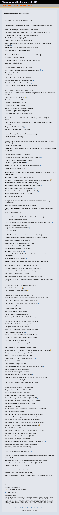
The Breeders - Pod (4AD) (13, 406)
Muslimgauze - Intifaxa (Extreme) (15, 258)
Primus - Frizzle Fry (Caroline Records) (17, 314)
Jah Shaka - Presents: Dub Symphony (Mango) (19, 177)
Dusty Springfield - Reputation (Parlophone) (18, 113)
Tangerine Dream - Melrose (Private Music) (18, 392)
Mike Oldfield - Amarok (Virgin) (14, 251)
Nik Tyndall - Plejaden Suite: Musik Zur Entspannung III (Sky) (23, 276)
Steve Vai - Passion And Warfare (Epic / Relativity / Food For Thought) (26, 377)
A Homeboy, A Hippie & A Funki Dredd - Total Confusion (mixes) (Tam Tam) (28, 32)
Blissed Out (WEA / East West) (31, 400)
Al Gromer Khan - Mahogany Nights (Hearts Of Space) (21, 35)
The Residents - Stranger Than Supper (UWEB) (19, 436)
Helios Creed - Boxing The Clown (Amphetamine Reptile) (22, 165)
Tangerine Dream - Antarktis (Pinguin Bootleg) (19, 387)
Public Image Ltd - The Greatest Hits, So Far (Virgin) (21, 317)
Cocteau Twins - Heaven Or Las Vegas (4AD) (19, 80)
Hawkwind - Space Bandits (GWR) (15, 163)
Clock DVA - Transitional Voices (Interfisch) (18, 77)
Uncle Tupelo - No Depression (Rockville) (17, 451)
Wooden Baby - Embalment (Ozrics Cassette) (19, 472)
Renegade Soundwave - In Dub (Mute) (17, 326)
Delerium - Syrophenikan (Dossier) (15, 102)
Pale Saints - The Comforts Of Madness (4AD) (19, 295)
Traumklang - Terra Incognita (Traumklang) (18, 447)
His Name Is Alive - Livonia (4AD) (15, 168)
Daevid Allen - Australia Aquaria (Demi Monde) (19, 90)
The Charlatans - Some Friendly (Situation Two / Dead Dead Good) (25, 409)
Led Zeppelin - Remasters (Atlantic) (16, 219)
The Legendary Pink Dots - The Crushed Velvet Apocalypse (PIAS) (25, 430)
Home (16, 508)
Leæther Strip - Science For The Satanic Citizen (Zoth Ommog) (24, 217)
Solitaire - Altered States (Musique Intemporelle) (19, 358)
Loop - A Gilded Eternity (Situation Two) (17, 228)
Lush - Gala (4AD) (10, 230)
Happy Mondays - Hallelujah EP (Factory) (17, 154)
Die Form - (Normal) (17, 111)
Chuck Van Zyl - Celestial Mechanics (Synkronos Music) (22, 70)
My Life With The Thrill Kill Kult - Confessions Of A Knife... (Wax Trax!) (26, 261)
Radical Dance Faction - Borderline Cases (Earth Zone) (22, 321)
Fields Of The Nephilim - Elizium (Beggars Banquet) (21, 134)
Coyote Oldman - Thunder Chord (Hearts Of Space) (21, 85)
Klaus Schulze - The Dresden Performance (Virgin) (20, 205)
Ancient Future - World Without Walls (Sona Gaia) (20, 40)
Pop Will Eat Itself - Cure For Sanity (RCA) (18, 311)
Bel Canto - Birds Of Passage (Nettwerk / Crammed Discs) (23, 55)
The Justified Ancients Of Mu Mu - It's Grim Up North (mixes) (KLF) (25, 422)
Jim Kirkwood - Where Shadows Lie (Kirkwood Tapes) (21, 191)
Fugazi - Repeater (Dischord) (14, 137)
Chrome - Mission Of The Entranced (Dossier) (19, 67)
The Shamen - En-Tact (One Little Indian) (17, 438)
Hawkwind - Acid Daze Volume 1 (15, 160)
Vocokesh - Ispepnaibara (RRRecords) (17, 465)
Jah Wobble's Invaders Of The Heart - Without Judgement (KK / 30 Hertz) (27, 180)
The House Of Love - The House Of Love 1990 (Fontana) (22, 419)
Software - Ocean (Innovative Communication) (19, 355)
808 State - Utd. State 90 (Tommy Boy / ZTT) (18, 20)
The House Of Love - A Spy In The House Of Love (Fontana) (23, 417)
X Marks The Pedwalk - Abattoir (14, 475)
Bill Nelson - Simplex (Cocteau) (14, 57)
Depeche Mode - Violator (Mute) (15, 105)
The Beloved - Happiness (13, 400)
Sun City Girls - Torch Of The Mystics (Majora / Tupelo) (21, 382)
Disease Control (30, 475)
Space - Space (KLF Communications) (17, 369)
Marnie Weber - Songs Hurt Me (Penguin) (17, 240)
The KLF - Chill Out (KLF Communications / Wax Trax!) (22, 425)
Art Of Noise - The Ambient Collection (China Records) (21, 48)
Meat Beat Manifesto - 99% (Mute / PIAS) (17, 246)
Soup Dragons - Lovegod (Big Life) (15, 363)
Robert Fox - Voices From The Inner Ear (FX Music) (21, 335)
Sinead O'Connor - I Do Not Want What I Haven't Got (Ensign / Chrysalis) (27, 350)
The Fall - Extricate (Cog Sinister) (15, 411)
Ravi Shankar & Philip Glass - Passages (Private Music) (22, 324)
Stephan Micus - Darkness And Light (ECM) (18, 374)
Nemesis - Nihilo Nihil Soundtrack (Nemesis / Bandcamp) (22, 268)
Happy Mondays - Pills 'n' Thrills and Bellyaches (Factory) (22, 157)
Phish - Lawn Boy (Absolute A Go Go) (16, 306)
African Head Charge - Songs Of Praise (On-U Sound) (21, 30)
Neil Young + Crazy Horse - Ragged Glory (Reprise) (21, 265)
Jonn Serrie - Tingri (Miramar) (14, 196)
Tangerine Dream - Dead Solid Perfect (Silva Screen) (21, 390)
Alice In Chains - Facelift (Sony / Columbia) (18, 38)
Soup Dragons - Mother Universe (15, 366)
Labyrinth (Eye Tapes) (27, 380)
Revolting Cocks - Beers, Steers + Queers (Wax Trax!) (21, 329)
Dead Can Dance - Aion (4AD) (14, 100)
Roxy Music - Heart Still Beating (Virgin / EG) (18, 343)
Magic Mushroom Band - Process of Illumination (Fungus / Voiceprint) (26, 237)
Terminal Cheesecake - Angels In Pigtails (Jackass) (20, 395)
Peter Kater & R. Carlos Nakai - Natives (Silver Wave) (21, 300)
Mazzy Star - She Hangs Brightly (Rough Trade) (19, 243)
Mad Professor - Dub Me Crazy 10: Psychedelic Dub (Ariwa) (23, 235)
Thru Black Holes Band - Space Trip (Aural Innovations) (22, 444)
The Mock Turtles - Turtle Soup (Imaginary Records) (21, 433)
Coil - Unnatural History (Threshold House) (18, 83)
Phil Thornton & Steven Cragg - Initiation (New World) (21, 303)
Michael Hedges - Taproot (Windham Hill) (17, 248)
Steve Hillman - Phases (12, 380)
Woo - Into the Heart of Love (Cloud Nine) (17, 470)
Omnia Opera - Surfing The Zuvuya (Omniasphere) (20, 285)
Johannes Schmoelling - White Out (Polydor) (18, 193)
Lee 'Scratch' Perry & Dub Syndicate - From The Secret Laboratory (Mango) (28, 222)
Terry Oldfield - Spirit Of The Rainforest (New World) (21, 398)
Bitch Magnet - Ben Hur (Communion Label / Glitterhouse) (22, 60)
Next (42, 508)
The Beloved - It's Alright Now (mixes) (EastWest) (20, 403)
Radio (27, 508)
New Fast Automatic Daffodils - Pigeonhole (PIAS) (20, 271)
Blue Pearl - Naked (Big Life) (14, 63)
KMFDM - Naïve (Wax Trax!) (13, 212)
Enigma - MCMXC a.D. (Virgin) (14, 127)
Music (22, 508)
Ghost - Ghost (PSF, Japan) (13, 145)
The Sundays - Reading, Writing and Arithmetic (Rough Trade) (24, 441)
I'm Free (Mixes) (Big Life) (35, 366)
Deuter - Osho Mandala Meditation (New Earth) (19, 108)
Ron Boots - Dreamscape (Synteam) (16, 340)
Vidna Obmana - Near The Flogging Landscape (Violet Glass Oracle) (26, 460)
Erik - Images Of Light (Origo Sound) (18, 129)
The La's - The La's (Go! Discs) (14, 428)
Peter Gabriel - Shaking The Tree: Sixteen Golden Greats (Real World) (26, 298)
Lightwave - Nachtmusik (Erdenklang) (16, 225)
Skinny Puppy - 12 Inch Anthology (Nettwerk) (18, 353)
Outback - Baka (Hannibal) (13, 288)
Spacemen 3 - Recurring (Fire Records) (17, 372)
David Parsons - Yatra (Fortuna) (15, 97)
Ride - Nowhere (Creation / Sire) (15, 332)
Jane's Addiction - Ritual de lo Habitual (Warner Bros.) (21, 183)
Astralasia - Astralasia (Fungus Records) (17, 50)
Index (31, 508)
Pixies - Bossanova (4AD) (13, 308)
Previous (37, 508)
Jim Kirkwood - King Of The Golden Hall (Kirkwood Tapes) (22, 185)
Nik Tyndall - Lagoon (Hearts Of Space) (17, 273)
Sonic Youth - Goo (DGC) (13, 361)
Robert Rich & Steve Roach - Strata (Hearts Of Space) (21, 337)
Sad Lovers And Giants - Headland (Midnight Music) (21, 347)
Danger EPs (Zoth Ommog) (44, 475)
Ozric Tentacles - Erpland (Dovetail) (16, 290)
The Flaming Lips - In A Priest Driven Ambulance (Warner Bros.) (24, 414)
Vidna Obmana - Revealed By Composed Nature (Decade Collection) (26, 463)
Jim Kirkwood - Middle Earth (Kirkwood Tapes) (19, 188)
